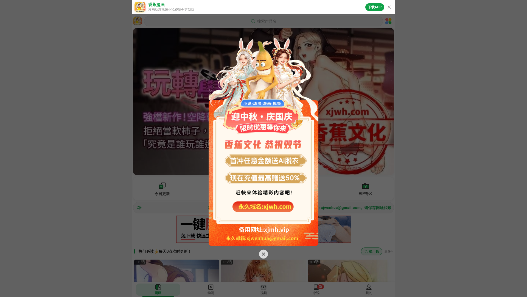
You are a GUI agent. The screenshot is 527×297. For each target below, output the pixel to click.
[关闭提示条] (389, 7)
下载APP (375, 7)
